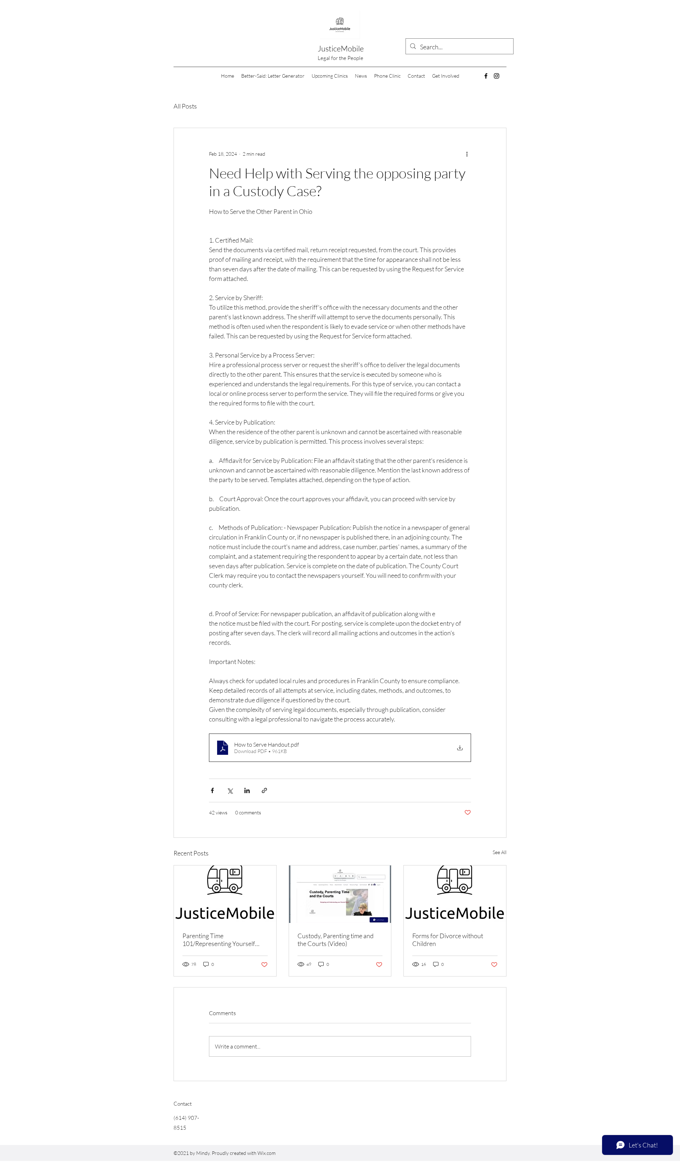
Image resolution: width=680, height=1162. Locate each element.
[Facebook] (485, 75)
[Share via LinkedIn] (247, 790)
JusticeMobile (341, 48)
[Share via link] (264, 790)
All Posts (185, 106)
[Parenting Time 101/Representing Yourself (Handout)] (225, 894)
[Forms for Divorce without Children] (455, 894)
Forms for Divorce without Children (447, 939)
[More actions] (467, 153)
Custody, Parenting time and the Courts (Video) (336, 939)
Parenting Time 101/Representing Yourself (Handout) (218, 939)
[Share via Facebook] (212, 790)
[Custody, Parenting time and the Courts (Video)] (340, 894)
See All (499, 852)
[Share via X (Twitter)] (229, 790)
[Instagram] (496, 75)
